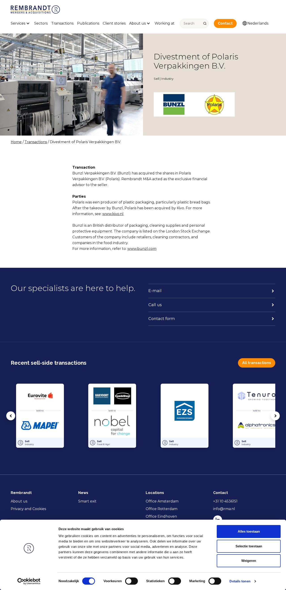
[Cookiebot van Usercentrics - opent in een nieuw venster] (28, 581)
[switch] (131, 581)
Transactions (62, 23)
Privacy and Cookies (28, 509)
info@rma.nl (224, 509)
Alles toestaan (249, 531)
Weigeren (248, 561)
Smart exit (87, 501)
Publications (88, 23)
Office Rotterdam (161, 509)
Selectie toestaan (249, 546)
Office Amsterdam (162, 501)
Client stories (114, 23)
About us (19, 501)
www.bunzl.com (141, 249)
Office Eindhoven (161, 516)
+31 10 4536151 (225, 501)
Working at (165, 23)
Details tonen (239, 581)
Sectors (41, 23)
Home (16, 142)
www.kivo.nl (113, 214)
